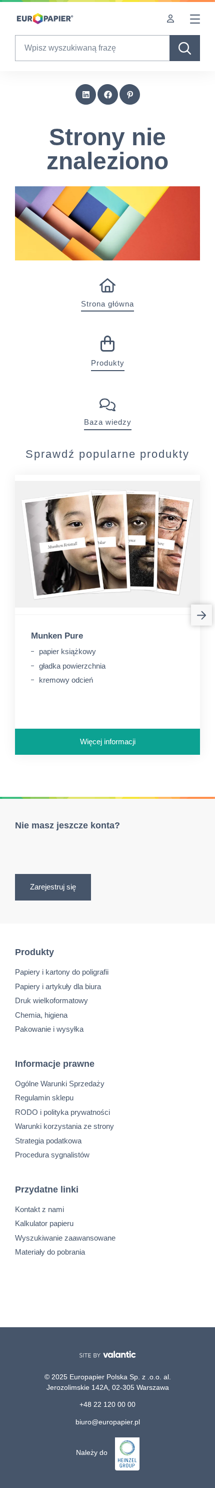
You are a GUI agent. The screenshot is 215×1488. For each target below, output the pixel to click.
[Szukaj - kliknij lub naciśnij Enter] (185, 48)
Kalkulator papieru (44, 1223)
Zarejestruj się (53, 887)
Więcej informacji (108, 741)
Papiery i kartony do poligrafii (61, 972)
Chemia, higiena (41, 1015)
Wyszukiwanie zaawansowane (65, 1238)
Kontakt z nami (39, 1209)
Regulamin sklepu (44, 1097)
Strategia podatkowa (48, 1140)
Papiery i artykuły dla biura (58, 986)
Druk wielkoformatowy (51, 1000)
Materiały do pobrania (50, 1252)
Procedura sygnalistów (52, 1154)
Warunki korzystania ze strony (64, 1126)
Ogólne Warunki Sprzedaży (59, 1083)
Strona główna (107, 304)
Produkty (107, 363)
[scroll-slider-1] (201, 615)
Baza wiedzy (108, 422)
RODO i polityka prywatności (62, 1112)
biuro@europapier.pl (108, 1422)
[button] (86, 95)
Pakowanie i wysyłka (49, 1029)
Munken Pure (57, 636)
